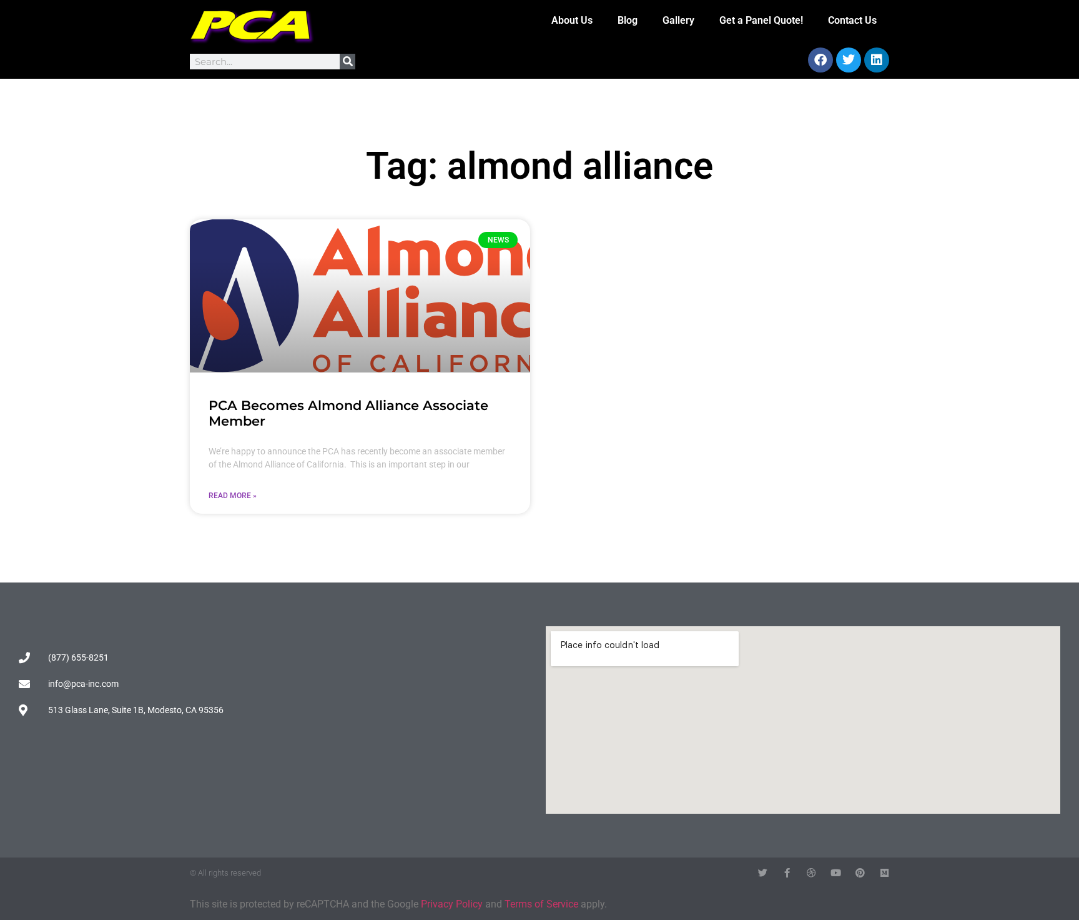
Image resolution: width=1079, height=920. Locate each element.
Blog (628, 20)
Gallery (678, 20)
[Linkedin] (876, 60)
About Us (572, 20)
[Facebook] (820, 60)
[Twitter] (848, 60)
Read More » (233, 495)
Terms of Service (541, 904)
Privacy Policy (452, 904)
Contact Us (852, 20)
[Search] (347, 61)
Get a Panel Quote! (761, 20)
